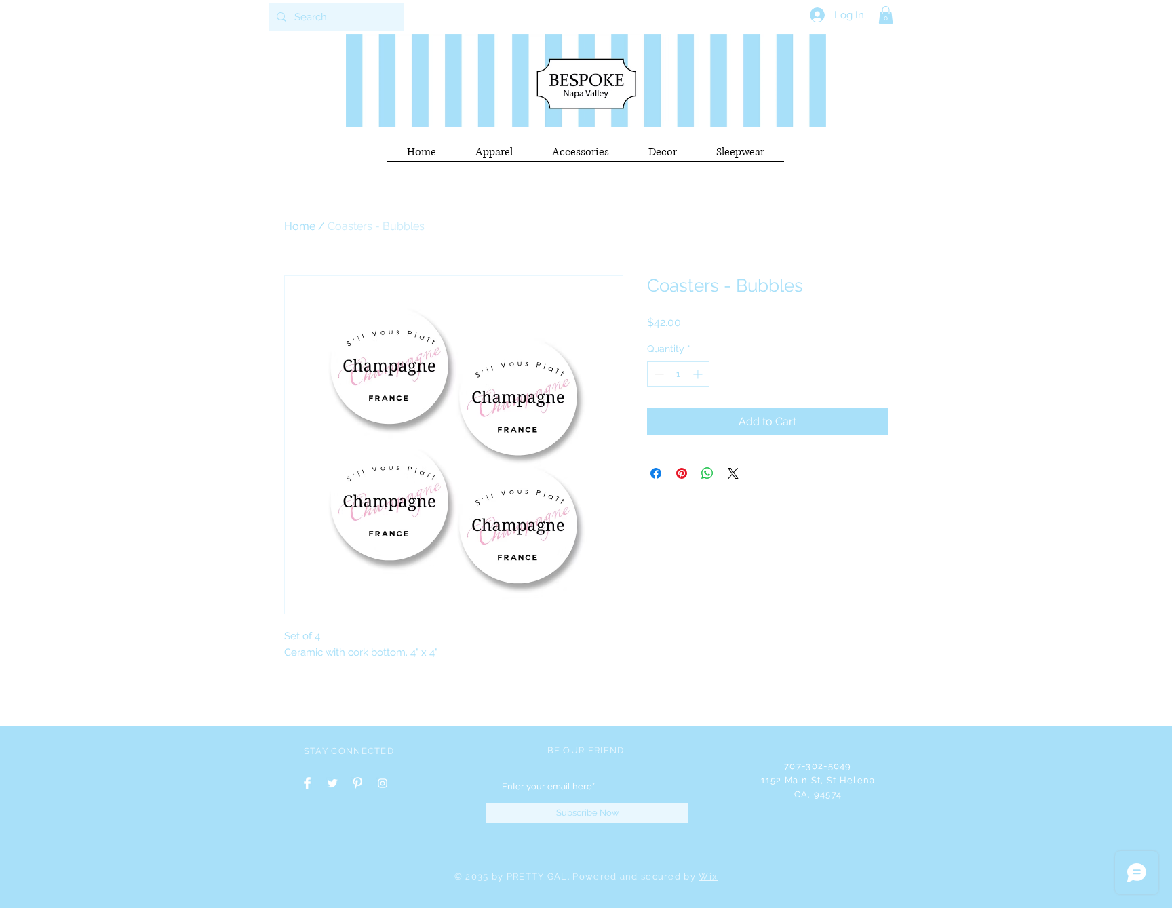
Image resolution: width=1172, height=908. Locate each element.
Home (299, 226)
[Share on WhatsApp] (707, 473)
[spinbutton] (678, 374)
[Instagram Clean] (382, 783)
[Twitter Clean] (332, 783)
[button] (885, 15)
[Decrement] (657, 374)
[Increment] (698, 374)
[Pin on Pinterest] (681, 473)
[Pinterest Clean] (357, 783)
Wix (708, 876)
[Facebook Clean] (307, 783)
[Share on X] (733, 473)
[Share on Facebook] (656, 473)
